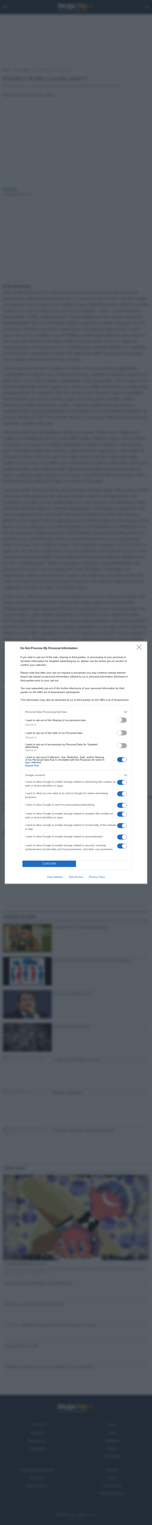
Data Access (76, 876)
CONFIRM (49, 863)
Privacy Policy (97, 876)
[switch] (122, 720)
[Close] (140, 648)
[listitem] (76, 712)
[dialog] (76, 762)
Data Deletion (55, 876)
